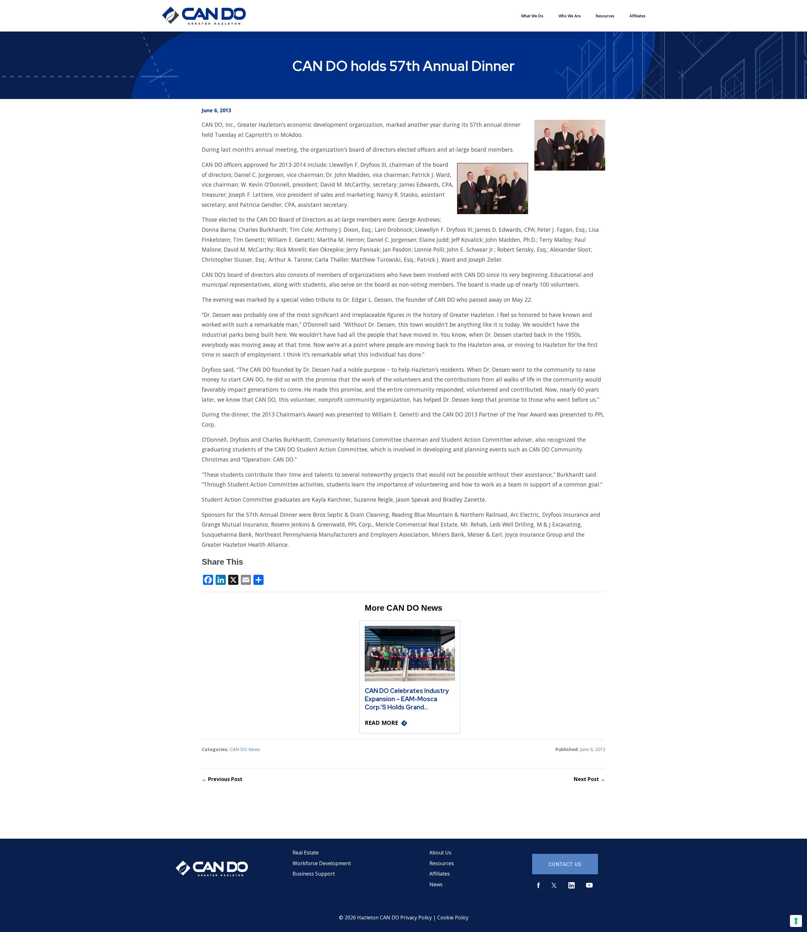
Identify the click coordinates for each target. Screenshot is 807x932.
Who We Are (570, 16)
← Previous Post (222, 779)
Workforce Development (322, 863)
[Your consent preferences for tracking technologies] (796, 921)
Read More (381, 722)
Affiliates (638, 16)
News (436, 884)
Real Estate (306, 852)
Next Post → (589, 779)
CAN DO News (245, 749)
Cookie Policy (452, 917)
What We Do (532, 16)
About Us (440, 852)
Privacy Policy (416, 917)
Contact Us (565, 864)
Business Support (314, 873)
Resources (605, 16)
